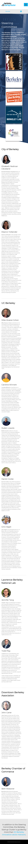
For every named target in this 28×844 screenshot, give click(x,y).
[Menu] (26, 4)
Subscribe (7, 11)
